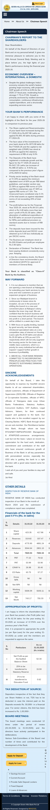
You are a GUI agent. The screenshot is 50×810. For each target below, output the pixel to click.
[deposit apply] (16, 755)
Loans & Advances (18, 790)
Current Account (17, 778)
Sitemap (25, 796)
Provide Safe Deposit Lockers (23, 782)
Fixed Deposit (16, 786)
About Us (20, 21)
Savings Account (17, 774)
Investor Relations (39, 796)
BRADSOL (33, 809)
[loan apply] (16, 763)
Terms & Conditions (11, 796)
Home (7, 21)
